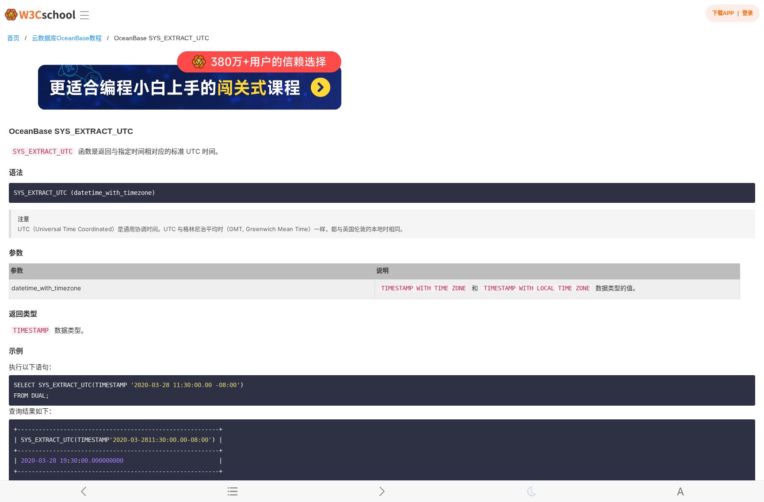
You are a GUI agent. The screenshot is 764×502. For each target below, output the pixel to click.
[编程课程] (382, 84)
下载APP (723, 13)
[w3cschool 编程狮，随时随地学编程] (40, 14)
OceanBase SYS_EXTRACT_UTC (161, 38)
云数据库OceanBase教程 (67, 38)
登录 (747, 13)
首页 (13, 38)
